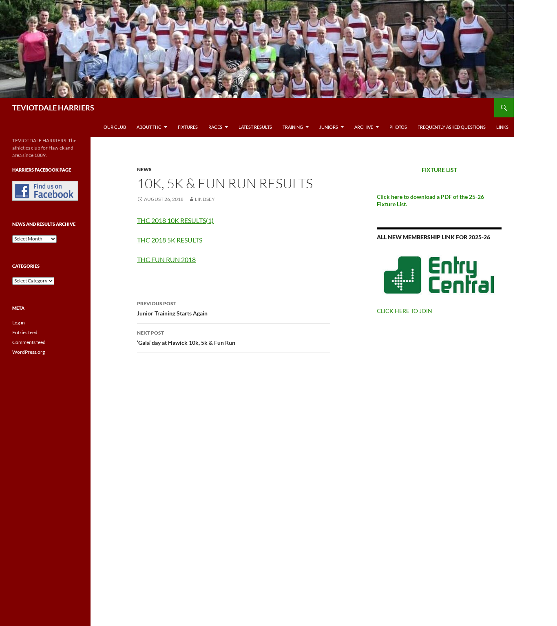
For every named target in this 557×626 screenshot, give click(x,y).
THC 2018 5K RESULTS (169, 240)
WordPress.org (28, 352)
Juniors (328, 127)
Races (215, 127)
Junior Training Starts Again (172, 308)
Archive (363, 127)
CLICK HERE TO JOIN (404, 310)
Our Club (115, 127)
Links (502, 127)
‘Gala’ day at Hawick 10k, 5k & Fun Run (186, 338)
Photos (398, 127)
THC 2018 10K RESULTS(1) (175, 220)
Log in (18, 323)
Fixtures (188, 127)
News (144, 169)
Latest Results (255, 127)
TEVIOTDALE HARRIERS (53, 107)
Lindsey (205, 199)
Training (293, 127)
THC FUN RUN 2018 (166, 259)
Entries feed (25, 332)
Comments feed (29, 342)
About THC (149, 127)
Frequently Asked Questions (452, 127)
